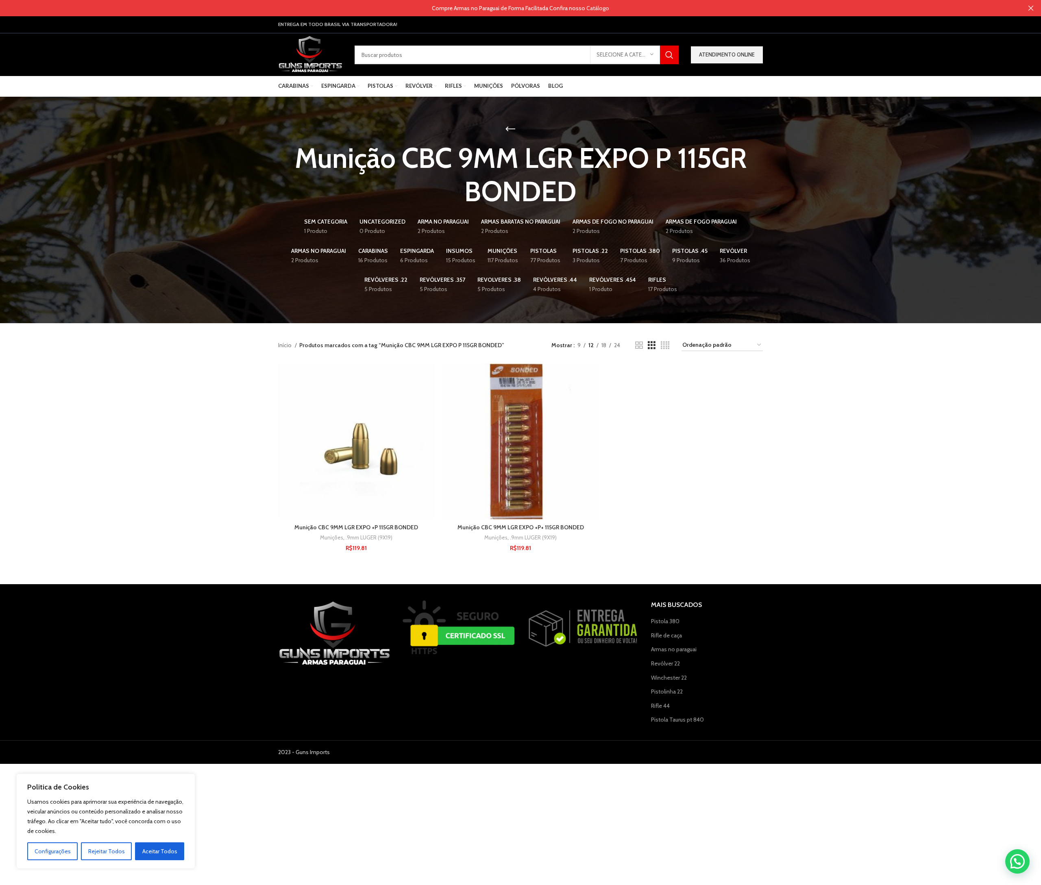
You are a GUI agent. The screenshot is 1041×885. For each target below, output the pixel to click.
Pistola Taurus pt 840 (677, 719)
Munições (331, 537)
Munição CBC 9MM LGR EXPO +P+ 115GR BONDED (520, 527)
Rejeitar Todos (106, 851)
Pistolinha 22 (667, 691)
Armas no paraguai (674, 649)
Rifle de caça (666, 635)
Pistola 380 (665, 621)
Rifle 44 (660, 705)
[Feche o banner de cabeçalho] (1031, 8)
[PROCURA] (669, 55)
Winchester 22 (669, 677)
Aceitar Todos (159, 851)
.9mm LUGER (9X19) (369, 537)
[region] (105, 821)
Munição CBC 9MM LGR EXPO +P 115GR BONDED (356, 527)
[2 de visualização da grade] (639, 345)
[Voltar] (510, 129)
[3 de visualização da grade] (652, 345)
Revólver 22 (665, 663)
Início (285, 345)
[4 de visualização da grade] (665, 345)
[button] (1017, 861)
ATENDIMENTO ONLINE (727, 54)
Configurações (53, 851)
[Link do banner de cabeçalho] (508, 8)
